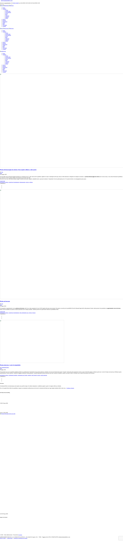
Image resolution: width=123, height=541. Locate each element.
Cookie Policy (10, 538)
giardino (29, 375)
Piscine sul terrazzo (5, 301)
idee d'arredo (34, 375)
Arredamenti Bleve (5, 367)
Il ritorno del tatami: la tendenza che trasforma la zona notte (16, 511)
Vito (2, 172)
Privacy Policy (3, 538)
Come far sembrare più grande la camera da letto (13, 400)
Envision (20, 534)
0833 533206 (16, 3)
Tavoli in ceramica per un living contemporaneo (12, 410)
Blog (1, 173)
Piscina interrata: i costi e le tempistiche (10, 365)
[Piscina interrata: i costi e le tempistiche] (32, 362)
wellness (31, 182)
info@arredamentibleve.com (6, 0)
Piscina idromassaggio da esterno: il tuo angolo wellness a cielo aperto (18, 169)
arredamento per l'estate (22, 375)
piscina (27, 182)
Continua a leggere (70, 388)
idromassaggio (22, 182)
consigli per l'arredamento (14, 182)
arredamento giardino (13, 375)
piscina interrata (44, 375)
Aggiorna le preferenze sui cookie (20, 538)
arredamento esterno (4, 182)
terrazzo (33, 312)
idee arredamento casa (24, 312)
